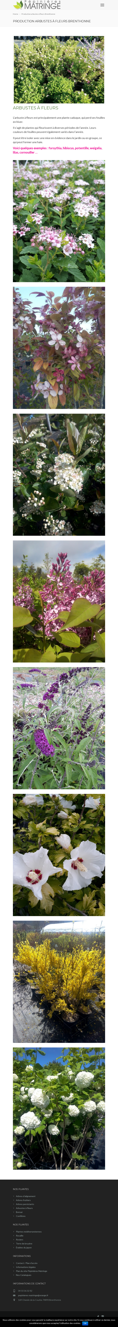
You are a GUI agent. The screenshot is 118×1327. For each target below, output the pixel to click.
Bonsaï (19, 1212)
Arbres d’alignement (25, 1196)
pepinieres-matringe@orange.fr (33, 1295)
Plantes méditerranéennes (29, 1231)
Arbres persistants (25, 1204)
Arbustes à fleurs (24, 1208)
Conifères (21, 1216)
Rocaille (19, 1235)
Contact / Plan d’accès (26, 1263)
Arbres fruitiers (23, 1200)
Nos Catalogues (23, 1275)
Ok (85, 1323)
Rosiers (19, 1239)
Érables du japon (24, 1247)
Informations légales (26, 1267)
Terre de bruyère (24, 1243)
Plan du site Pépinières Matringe (31, 1271)
